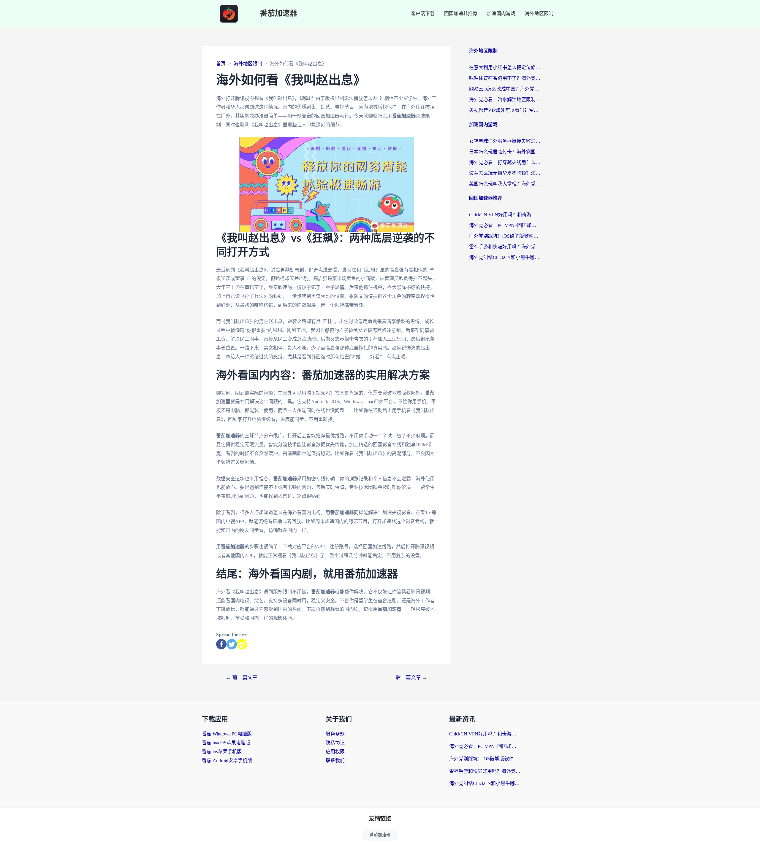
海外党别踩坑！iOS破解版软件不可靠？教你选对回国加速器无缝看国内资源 (504, 236)
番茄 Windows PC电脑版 (227, 733)
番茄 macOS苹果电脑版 (226, 742)
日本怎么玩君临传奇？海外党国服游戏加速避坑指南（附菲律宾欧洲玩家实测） (504, 151)
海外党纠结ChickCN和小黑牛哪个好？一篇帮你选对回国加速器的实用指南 (504, 257)
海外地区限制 (539, 13)
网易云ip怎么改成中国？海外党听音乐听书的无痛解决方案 (504, 88)
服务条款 (335, 733)
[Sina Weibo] (242, 644)
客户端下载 (423, 13)
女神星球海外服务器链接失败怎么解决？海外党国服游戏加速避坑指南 (504, 141)
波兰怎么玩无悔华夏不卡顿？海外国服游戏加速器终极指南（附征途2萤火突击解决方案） (504, 173)
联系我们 (335, 760)
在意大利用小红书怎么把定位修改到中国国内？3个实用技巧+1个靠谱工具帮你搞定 (504, 67)
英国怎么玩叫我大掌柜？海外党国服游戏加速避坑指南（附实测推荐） (504, 183)
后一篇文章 (411, 677)
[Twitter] (232, 644)
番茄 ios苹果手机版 (222, 751)
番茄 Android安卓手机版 (227, 760)
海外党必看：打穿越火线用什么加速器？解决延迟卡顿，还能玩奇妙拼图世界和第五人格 (504, 162)
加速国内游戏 (501, 13)
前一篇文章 (241, 677)
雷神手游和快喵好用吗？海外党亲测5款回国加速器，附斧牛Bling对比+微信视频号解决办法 (504, 246)
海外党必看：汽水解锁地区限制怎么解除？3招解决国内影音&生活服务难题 (504, 99)
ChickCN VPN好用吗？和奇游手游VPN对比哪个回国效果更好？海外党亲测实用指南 (504, 214)
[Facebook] (221, 644)
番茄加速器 (278, 13)
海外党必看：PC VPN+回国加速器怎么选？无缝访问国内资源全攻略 (504, 225)
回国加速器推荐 (460, 13)
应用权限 (335, 751)
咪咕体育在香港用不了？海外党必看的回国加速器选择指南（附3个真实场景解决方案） (504, 78)
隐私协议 (335, 742)
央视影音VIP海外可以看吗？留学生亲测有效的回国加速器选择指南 (504, 110)
